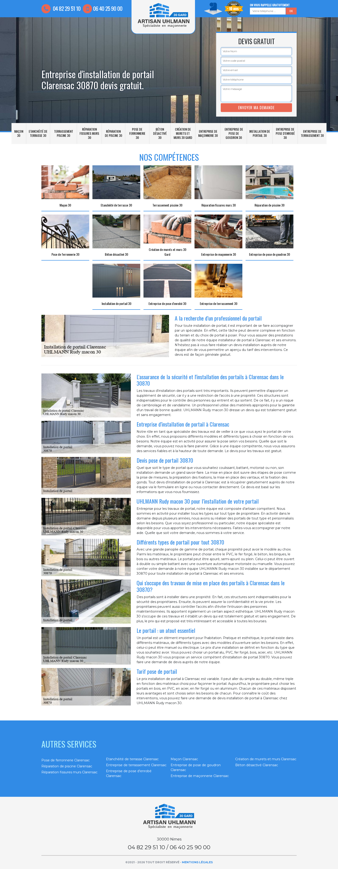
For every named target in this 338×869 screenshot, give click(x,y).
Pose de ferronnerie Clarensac (65, 760)
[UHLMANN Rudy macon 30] (169, 816)
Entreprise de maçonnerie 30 (208, 133)
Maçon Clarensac (184, 759)
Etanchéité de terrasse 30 (38, 133)
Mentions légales (197, 862)
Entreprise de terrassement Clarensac (136, 765)
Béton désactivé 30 (160, 133)
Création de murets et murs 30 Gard (183, 133)
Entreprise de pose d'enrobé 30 (285, 133)
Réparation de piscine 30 (113, 133)
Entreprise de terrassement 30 (312, 133)
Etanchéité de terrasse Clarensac (132, 759)
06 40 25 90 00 (107, 8)
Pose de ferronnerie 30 (137, 133)
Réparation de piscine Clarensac (66, 766)
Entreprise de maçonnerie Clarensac (200, 776)
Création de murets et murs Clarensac (265, 759)
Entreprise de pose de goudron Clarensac (196, 767)
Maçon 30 (18, 133)
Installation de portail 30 (259, 133)
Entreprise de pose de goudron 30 (234, 133)
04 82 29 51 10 (66, 8)
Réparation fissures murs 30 (89, 133)
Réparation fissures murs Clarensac (69, 772)
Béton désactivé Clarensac (256, 765)
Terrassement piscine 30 (63, 133)
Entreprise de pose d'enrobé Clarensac (129, 773)
